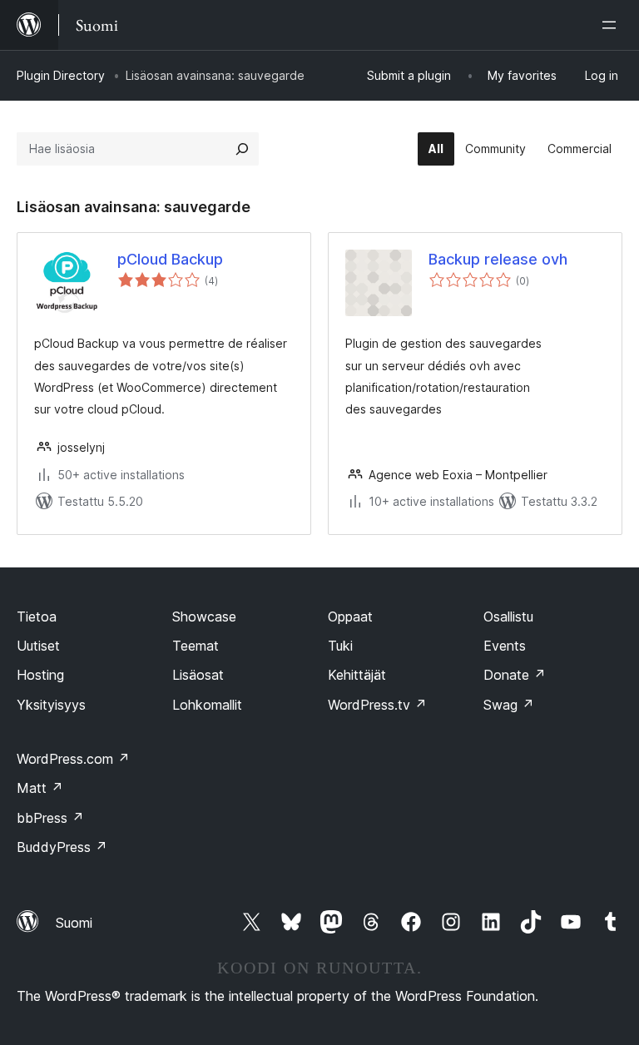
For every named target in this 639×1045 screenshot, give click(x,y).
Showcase (204, 616)
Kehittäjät (357, 674)
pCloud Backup (170, 259)
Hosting (40, 674)
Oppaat (350, 616)
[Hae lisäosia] (242, 149)
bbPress (50, 818)
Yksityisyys (51, 704)
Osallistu (508, 616)
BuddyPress (62, 847)
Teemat (195, 645)
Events (504, 645)
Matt (40, 788)
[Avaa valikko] (612, 25)
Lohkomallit (207, 704)
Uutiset (38, 645)
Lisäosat (198, 674)
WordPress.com (73, 758)
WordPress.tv (377, 704)
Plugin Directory (61, 75)
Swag (508, 704)
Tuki (340, 645)
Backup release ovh (497, 259)
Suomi (74, 922)
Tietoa (37, 616)
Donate (514, 674)
